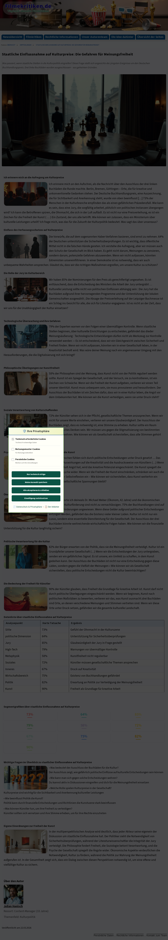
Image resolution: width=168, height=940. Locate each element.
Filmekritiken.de (28, 6)
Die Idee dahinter (122, 37)
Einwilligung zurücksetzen (36, 498)
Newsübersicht (12, 37)
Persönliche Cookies (24, 459)
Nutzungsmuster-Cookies (27, 449)
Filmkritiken (34, 37)
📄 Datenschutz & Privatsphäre (27, 506)
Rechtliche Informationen (61, 37)
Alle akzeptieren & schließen (36, 490)
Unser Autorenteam (94, 37)
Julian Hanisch (13, 906)
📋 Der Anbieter (52, 506)
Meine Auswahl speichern (36, 482)
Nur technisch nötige (36, 474)
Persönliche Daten (104, 935)
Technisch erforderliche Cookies (30, 439)
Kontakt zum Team (156, 935)
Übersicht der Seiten (150, 37)
